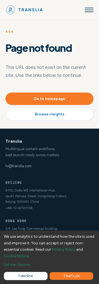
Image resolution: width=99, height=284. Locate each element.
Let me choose (17, 264)
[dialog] (49, 257)
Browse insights (49, 114)
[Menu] (89, 10)
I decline (26, 276)
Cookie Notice (16, 256)
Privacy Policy (63, 249)
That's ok (71, 276)
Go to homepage (49, 98)
